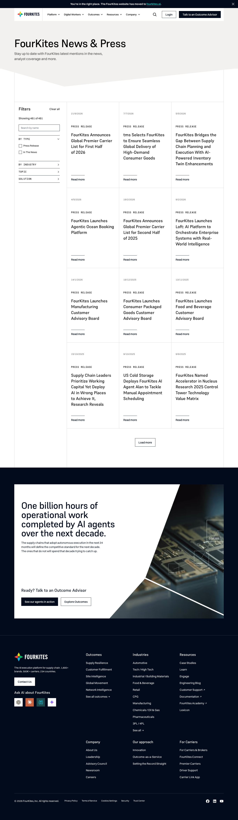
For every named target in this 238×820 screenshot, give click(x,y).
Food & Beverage (143, 683)
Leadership (93, 757)
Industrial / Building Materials (151, 676)
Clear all (54, 109)
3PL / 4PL (138, 723)
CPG (135, 696)
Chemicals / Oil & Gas (146, 710)
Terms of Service (89, 800)
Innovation (139, 750)
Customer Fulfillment (99, 669)
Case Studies (188, 663)
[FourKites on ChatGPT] (18, 702)
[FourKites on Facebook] (208, 801)
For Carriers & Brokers (193, 750)
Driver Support (189, 770)
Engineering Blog (190, 683)
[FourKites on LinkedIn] (215, 801)
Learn (183, 669)
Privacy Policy (71, 800)
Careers (91, 777)
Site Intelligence (96, 676)
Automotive (140, 663)
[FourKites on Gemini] (52, 702)
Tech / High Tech (143, 669)
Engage (184, 676)
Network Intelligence (99, 689)
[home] (28, 14)
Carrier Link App (190, 777)
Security (125, 800)
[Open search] (155, 14)
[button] (53, 14)
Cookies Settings (109, 800)
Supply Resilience (97, 663)
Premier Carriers (190, 763)
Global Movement (97, 683)
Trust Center (139, 800)
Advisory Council (96, 763)
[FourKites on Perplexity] (41, 702)
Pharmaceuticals (143, 717)
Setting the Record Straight (149, 763)
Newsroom (93, 770)
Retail (136, 689)
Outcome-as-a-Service (147, 757)
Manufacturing (142, 703)
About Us (91, 750)
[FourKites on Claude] (29, 702)
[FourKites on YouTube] (222, 801)
